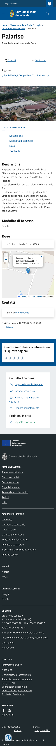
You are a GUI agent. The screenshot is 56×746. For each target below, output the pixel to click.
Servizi (36, 726)
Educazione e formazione (15, 539)
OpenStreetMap (36, 296)
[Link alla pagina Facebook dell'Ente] (4, 710)
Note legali (7, 670)
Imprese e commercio (13, 544)
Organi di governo (11, 487)
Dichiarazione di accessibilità (16, 675)
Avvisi (5, 577)
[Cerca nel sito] (46, 13)
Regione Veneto (11, 3)
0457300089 (22, 312)
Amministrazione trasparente (17, 679)
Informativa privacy (12, 665)
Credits (17, 730)
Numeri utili (8, 647)
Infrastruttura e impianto (13, 28)
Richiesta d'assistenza (13, 694)
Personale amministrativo (15, 492)
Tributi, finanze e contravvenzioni (19, 549)
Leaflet (23, 296)
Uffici (4, 502)
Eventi (5, 599)
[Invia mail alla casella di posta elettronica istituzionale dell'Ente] (27, 632)
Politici (5, 497)
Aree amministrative (12, 472)
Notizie (5, 572)
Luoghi (38, 25)
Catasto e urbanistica (13, 534)
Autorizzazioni (9, 529)
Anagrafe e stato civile (13, 524)
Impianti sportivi (10, 554)
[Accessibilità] (8, 737)
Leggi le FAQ (8, 683)
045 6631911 (19, 627)
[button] (28, 271)
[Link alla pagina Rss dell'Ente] (9, 710)
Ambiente (7, 519)
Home (4, 25)
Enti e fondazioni (10, 482)
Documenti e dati (10, 477)
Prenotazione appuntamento (17, 690)
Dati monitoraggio (11, 726)
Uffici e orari (8, 642)
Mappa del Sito (42, 730)
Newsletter (8, 714)
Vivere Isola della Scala (21, 25)
